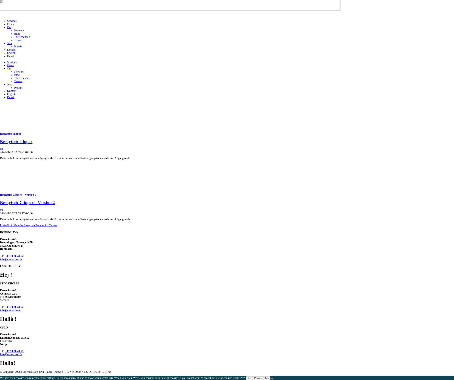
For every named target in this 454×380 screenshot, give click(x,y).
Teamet (18, 40)
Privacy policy (261, 378)
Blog (17, 33)
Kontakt (11, 49)
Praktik (18, 46)
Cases (10, 24)
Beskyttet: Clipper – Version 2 (18, 194)
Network (19, 30)
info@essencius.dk (11, 259)
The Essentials (22, 36)
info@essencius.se (10, 310)
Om (9, 27)
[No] (271, 378)
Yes (249, 378)
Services (11, 20)
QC (2, 148)
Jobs (9, 43)
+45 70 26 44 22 (14, 255)
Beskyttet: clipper (10, 133)
